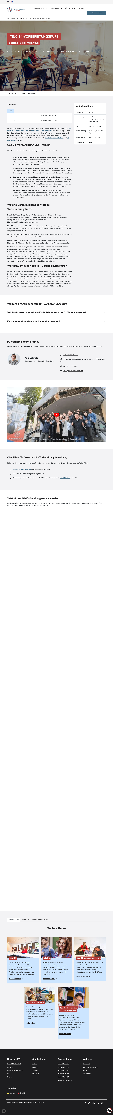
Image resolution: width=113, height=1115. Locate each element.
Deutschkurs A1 (63, 1064)
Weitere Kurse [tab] (14, 920)
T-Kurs (34, 1064)
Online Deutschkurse (65, 1080)
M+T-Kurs (35, 1074)
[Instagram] (89, 1103)
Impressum (28, 1103)
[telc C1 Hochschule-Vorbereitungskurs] (73, 997)
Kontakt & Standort (14, 1064)
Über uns (81, 8)
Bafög (85, 1070)
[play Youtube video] (56, 414)
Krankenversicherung (90, 1067)
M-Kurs (34, 1067)
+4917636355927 (70, 366)
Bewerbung (32, 94)
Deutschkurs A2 (63, 1067)
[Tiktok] (102, 1104)
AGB (34, 1103)
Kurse (22, 18)
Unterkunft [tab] (25, 920)
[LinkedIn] (98, 1103)
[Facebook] (85, 1103)
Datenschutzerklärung (15, 1103)
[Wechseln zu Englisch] (12, 1)
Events (9, 1077)
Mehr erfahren (15, 978)
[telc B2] (56, 948)
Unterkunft (86, 1064)
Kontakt (24, 94)
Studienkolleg (39, 8)
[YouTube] (94, 1103)
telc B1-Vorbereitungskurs (39, 18)
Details (11, 94)
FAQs (17, 94)
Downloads (87, 1074)
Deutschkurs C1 (63, 1077)
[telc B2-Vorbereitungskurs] (90, 948)
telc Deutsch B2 (54, 138)
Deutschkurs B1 (63, 1070)
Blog (8, 1074)
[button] (4, 1111)
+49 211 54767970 (70, 355)
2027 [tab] (10, 111)
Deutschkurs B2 (63, 1074)
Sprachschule (54, 8)
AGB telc (41, 1103)
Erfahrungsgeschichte (15, 1070)
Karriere (10, 1067)
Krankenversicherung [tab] (39, 920)
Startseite (11, 18)
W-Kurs (35, 1070)
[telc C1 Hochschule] (39, 995)
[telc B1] (23, 948)
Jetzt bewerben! (96, 13)
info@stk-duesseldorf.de (73, 370)
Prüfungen (69, 8)
